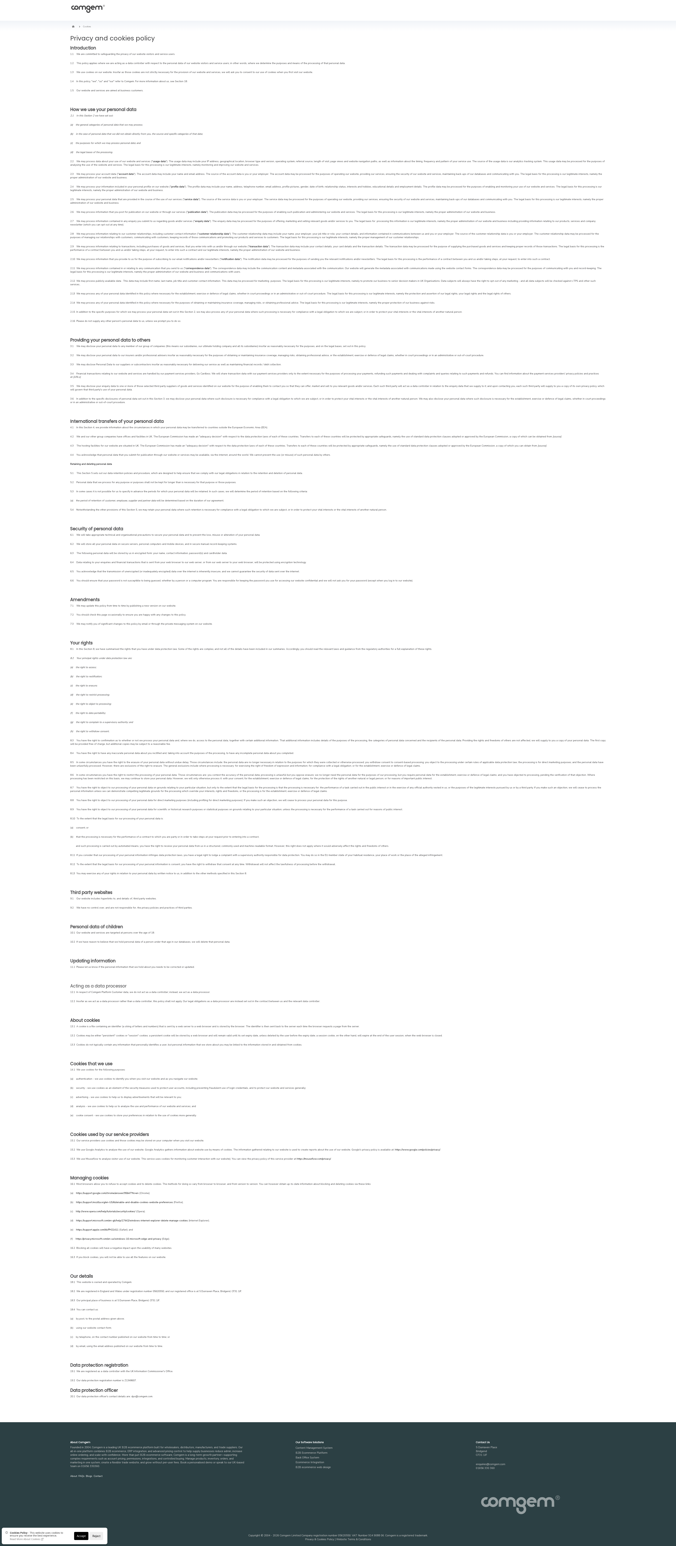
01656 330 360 (485, 1468)
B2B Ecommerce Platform (311, 1453)
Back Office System (307, 1457)
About (73, 1476)
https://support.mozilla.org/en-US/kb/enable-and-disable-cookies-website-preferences (124, 1202)
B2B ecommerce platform (138, 1447)
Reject (96, 1536)
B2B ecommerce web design (313, 1467)
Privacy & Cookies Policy (319, 1539)
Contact (98, 1476)
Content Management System (314, 1448)
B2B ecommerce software (156, 1455)
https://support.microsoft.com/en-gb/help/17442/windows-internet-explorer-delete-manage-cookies (132, 1220)
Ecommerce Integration (310, 1462)
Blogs (89, 1476)
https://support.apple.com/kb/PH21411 (97, 1229)
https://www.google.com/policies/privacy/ (417, 1149)
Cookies (87, 26)
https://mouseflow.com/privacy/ (314, 1159)
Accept (81, 1536)
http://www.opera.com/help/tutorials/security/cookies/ (105, 1211)
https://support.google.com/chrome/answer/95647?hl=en (107, 1193)
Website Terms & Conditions (353, 1539)
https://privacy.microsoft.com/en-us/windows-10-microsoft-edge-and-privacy (118, 1239)
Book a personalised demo (196, 1462)
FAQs (81, 1476)
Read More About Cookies (25, 1539)
